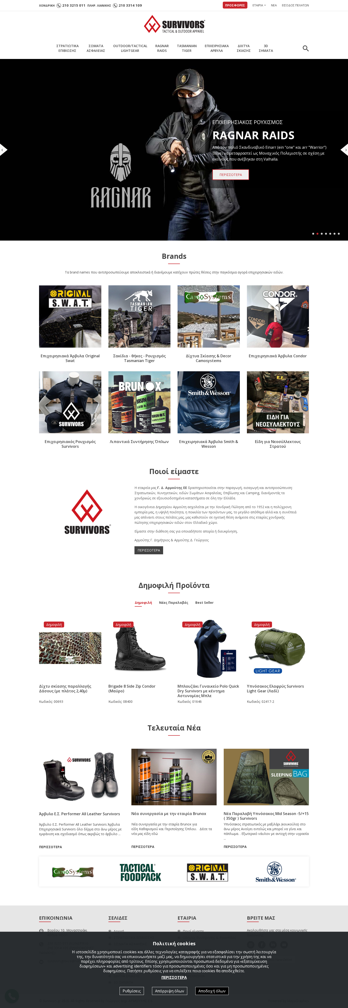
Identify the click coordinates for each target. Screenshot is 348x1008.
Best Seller (204, 603)
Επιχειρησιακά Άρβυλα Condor (278, 355)
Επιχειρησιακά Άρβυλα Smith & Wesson (208, 444)
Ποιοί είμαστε (193, 931)
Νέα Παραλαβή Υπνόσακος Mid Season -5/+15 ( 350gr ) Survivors (266, 816)
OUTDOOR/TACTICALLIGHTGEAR (130, 48)
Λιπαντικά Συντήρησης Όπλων (139, 441)
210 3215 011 (73, 5)
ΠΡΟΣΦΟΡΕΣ (235, 5)
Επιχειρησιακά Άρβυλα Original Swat (70, 358)
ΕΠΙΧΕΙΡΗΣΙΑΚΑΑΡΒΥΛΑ (217, 48)
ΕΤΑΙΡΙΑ (258, 5)
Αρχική (119, 931)
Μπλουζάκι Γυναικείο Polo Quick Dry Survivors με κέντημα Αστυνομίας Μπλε (208, 691)
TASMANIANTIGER (187, 48)
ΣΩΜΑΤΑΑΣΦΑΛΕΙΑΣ (96, 48)
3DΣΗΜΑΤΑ (266, 48)
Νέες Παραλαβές (173, 603)
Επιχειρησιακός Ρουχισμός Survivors (70, 444)
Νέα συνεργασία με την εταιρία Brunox (168, 813)
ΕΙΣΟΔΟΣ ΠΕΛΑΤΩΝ (295, 5)
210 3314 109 (130, 5)
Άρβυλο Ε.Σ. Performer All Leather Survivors (79, 813)
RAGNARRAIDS (162, 48)
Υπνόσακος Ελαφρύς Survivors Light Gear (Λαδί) (275, 689)
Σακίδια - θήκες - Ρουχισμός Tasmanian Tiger (139, 358)
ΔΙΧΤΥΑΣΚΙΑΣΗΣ (244, 48)
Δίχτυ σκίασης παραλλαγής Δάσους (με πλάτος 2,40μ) (65, 689)
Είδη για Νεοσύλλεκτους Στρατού (278, 444)
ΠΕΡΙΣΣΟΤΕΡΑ (149, 550)
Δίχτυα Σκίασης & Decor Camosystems (208, 358)
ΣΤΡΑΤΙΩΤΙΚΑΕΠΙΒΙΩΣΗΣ (67, 48)
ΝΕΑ (274, 5)
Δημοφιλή (143, 603)
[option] (73, 871)
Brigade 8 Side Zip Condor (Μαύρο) (132, 689)
